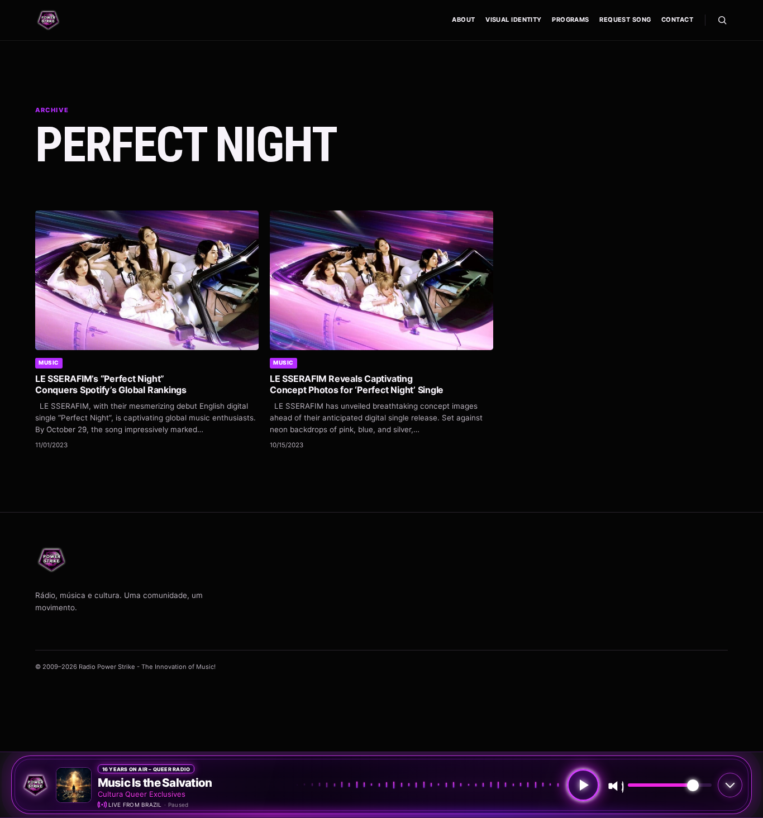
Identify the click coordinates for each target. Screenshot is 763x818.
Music (49, 362)
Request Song (625, 19)
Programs (570, 19)
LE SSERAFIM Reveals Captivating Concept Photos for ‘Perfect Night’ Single (357, 384)
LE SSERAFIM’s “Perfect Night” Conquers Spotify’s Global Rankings (111, 384)
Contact (677, 19)
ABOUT (463, 19)
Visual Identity (513, 19)
